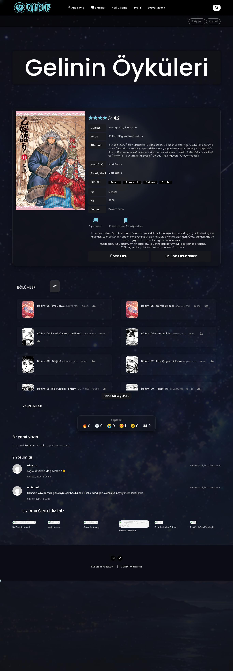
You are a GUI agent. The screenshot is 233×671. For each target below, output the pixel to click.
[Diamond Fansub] (32, 7)
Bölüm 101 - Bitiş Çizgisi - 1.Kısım (56, 388)
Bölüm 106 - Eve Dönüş (51, 306)
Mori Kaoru (115, 164)
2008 (111, 200)
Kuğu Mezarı (54, 527)
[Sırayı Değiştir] (54, 286)
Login (42, 445)
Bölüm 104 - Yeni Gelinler (156, 333)
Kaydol (213, 21)
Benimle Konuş (91, 527)
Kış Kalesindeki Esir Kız (166, 527)
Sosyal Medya (156, 7)
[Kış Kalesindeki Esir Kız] (159, 522)
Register (30, 445)
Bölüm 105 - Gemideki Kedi (157, 306)
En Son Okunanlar (181, 256)
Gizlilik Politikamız (131, 566)
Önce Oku (118, 256)
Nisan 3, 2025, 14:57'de (38, 498)
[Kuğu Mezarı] (54, 522)
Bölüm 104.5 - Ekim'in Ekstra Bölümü (59, 333)
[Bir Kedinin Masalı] (24, 522)
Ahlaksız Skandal (127, 530)
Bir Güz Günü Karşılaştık (202, 527)
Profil (137, 7)
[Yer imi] (125, 221)
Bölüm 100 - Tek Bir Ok (154, 388)
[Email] (113, 558)
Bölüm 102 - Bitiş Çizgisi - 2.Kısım (161, 361)
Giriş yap (196, 21)
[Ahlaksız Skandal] (134, 524)
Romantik (132, 182)
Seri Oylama (119, 7)
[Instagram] (119, 558)
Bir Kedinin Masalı (21, 527)
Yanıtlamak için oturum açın (205, 465)
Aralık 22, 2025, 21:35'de (39, 476)
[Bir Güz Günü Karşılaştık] (193, 522)
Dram (115, 182)
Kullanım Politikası (102, 566)
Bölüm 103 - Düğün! (49, 361)
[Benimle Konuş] (91, 522)
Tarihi (166, 182)
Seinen (150, 182)
